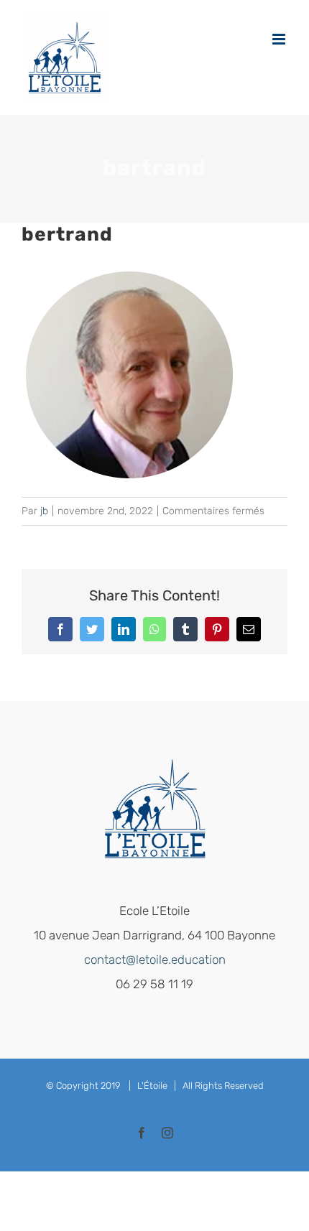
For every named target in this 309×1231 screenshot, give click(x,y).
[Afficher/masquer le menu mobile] (279, 39)
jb (44, 511)
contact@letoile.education (155, 959)
